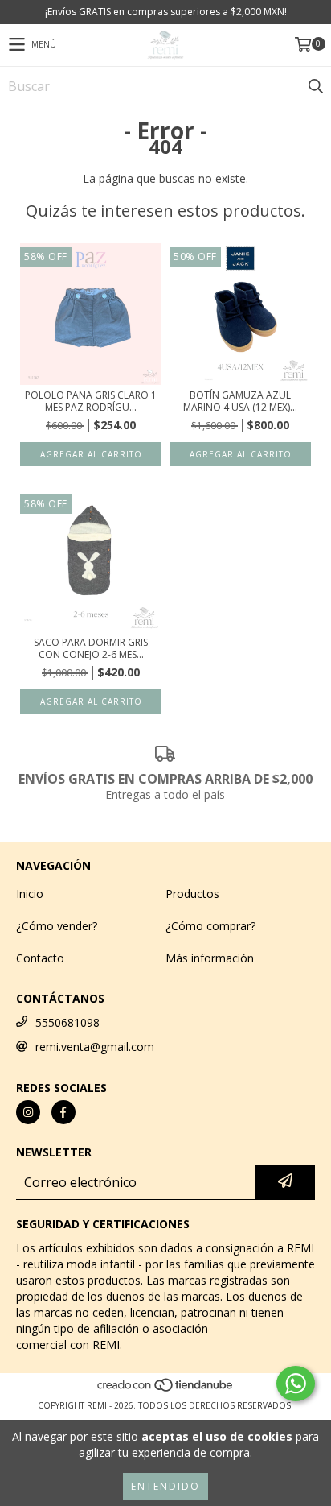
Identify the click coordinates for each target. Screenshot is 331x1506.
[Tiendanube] (166, 1389)
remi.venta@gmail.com (94, 1046)
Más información (210, 958)
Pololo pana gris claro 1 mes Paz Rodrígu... (91, 401)
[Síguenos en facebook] (63, 1112)
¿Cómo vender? (56, 925)
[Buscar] (315, 86)
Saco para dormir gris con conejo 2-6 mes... (91, 648)
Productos (192, 893)
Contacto (40, 958)
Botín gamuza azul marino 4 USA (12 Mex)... (240, 401)
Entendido (165, 1486)
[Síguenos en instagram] (28, 1112)
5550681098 (67, 1022)
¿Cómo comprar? (210, 925)
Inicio (29, 893)
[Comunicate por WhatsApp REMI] (295, 1383)
